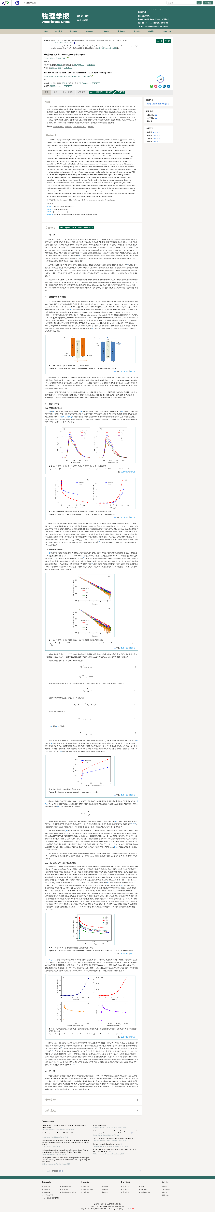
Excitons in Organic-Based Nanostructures (106, 1144)
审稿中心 (121, 31)
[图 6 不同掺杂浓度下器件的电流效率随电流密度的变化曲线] (91, 930)
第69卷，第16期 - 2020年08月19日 (158, 104)
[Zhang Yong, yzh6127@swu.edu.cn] (90, 75)
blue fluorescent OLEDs (65, 200)
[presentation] (68, 556)
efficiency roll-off (80, 200)
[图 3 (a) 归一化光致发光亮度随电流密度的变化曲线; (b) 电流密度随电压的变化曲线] (91, 494)
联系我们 (151, 31)
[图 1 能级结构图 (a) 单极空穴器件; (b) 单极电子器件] (91, 350)
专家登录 (86, 1192)
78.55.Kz (50, 209)
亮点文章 (58, 31)
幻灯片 (132, 371)
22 (52, 1050)
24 (72, 1064)
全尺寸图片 (125, 371)
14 (58, 806)
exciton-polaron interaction (96, 200)
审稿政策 (86, 1186)
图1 (71, 309)
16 (135, 823)
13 (92, 563)
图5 (52, 743)
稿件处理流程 (66, 1186)
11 (100, 542)
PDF (92, 92)
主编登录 (105, 1189)
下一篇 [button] (167, 41)
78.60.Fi (49, 212)
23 (54, 1050)
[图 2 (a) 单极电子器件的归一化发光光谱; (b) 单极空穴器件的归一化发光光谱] (91, 446)
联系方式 (165, 1195)
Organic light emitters (99, 1125)
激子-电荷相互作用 (79, 126)
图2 (49, 411)
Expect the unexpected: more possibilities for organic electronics (114, 1138)
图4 (49, 553)
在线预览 (121, 92)
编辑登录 (105, 1192)
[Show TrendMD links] (140, 1171)
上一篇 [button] (159, 41)
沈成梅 (58, 58)
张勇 (64, 58)
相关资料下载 (48, 1195)
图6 (108, 883)
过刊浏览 (126, 1189)
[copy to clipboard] (118, 48)
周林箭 (52, 58)
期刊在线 (73, 31)
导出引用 (99, 92)
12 (84, 558)
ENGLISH (167, 31)
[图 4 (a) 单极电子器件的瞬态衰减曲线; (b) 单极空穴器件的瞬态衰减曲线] (91, 606)
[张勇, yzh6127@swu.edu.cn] (66, 57)
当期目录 (126, 1186)
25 (74, 1064)
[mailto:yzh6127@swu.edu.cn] (68, 57)
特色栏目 (89, 31)
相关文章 (81, 92)
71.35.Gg (50, 206)
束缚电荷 (91, 126)
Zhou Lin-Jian (62, 76)
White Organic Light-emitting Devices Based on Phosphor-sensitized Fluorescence (64, 1126)
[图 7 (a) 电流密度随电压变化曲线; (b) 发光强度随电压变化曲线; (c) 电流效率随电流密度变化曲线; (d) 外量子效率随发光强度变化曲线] (91, 1002)
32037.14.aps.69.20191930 (61, 68)
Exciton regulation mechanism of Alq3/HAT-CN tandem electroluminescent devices (66, 1134)
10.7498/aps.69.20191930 (64, 43)
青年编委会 (166, 1189)
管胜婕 (46, 58)
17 (61, 1048)
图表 (55, 92)
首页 (46, 31)
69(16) (59, 65)
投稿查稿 (47, 1189)
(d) (56, 960)
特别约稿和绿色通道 (69, 1192)
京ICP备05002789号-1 (114, 1204)
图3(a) (63, 417)
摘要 (46, 92)
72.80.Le (50, 214)
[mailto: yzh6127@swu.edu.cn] (93, 75)
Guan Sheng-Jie (50, 76)
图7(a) (50, 960)
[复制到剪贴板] (74, 43)
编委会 (164, 1186)
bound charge (111, 200)
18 (97, 1048)
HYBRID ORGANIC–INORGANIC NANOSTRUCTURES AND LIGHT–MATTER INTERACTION (115, 1151)
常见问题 (65, 1189)
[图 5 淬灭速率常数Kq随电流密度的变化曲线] (91, 772)
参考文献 (68, 92)
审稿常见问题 (88, 1189)
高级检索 (208, 3)
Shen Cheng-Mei (74, 76)
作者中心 (105, 31)
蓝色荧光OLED (58, 126)
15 (133, 823)
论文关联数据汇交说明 (51, 1198)
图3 (54, 411)
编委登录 (105, 1186)
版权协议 (47, 1192)
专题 (142, 1186)
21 (99, 1048)
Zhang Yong (86, 76)
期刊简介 (137, 31)
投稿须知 (47, 1186)
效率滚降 (68, 126)
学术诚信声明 (145, 1192)
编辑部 (164, 1192)
